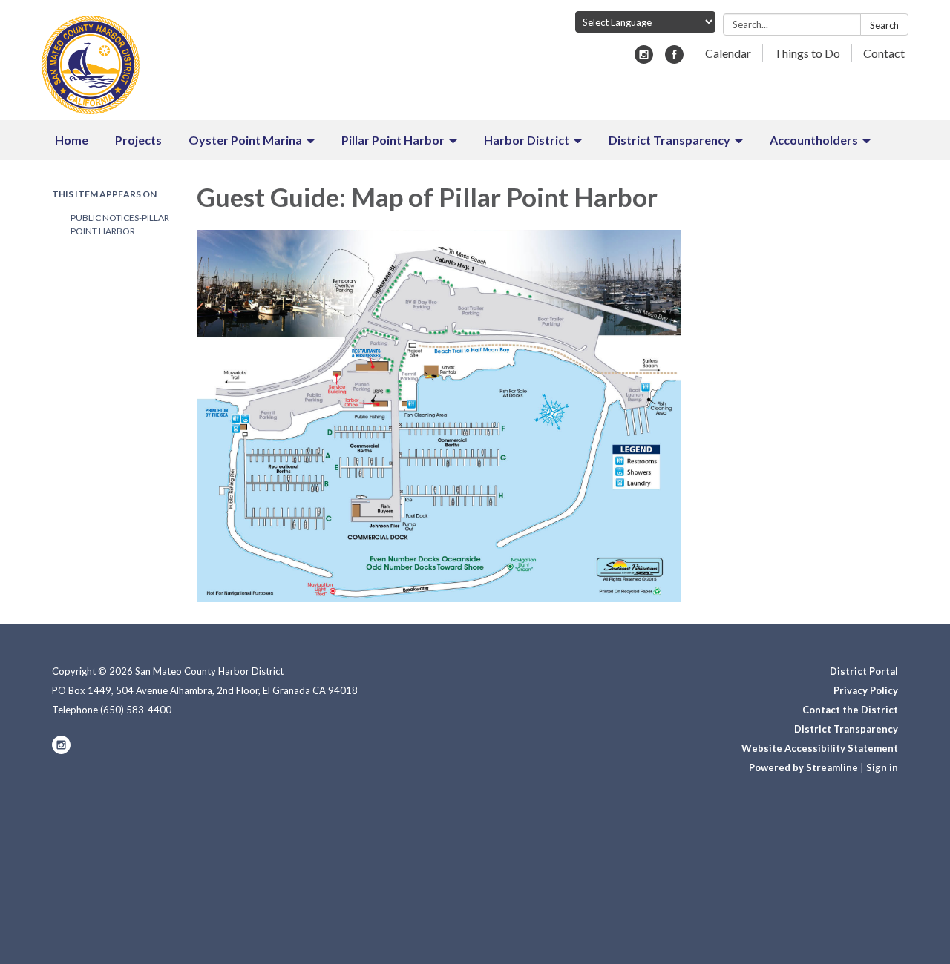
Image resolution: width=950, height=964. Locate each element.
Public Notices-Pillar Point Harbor (120, 224)
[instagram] (644, 59)
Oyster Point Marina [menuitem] (245, 140)
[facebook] (674, 59)
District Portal (864, 671)
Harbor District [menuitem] (526, 140)
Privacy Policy (865, 690)
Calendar (728, 53)
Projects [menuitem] (138, 140)
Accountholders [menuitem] (814, 140)
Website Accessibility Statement (819, 748)
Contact (884, 53)
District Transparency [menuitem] (669, 140)
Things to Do (807, 53)
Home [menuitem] (71, 140)
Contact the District (850, 710)
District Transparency (846, 729)
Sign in (882, 767)
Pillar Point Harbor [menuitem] (393, 140)
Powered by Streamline (803, 767)
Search (884, 25)
